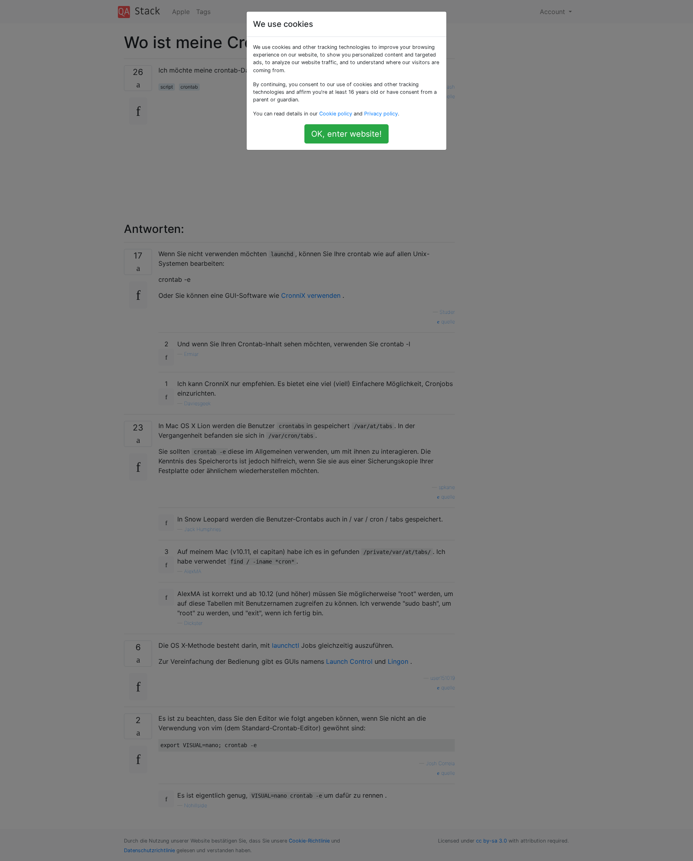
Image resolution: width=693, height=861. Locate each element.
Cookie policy (335, 114)
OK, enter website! (346, 134)
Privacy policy (381, 114)
